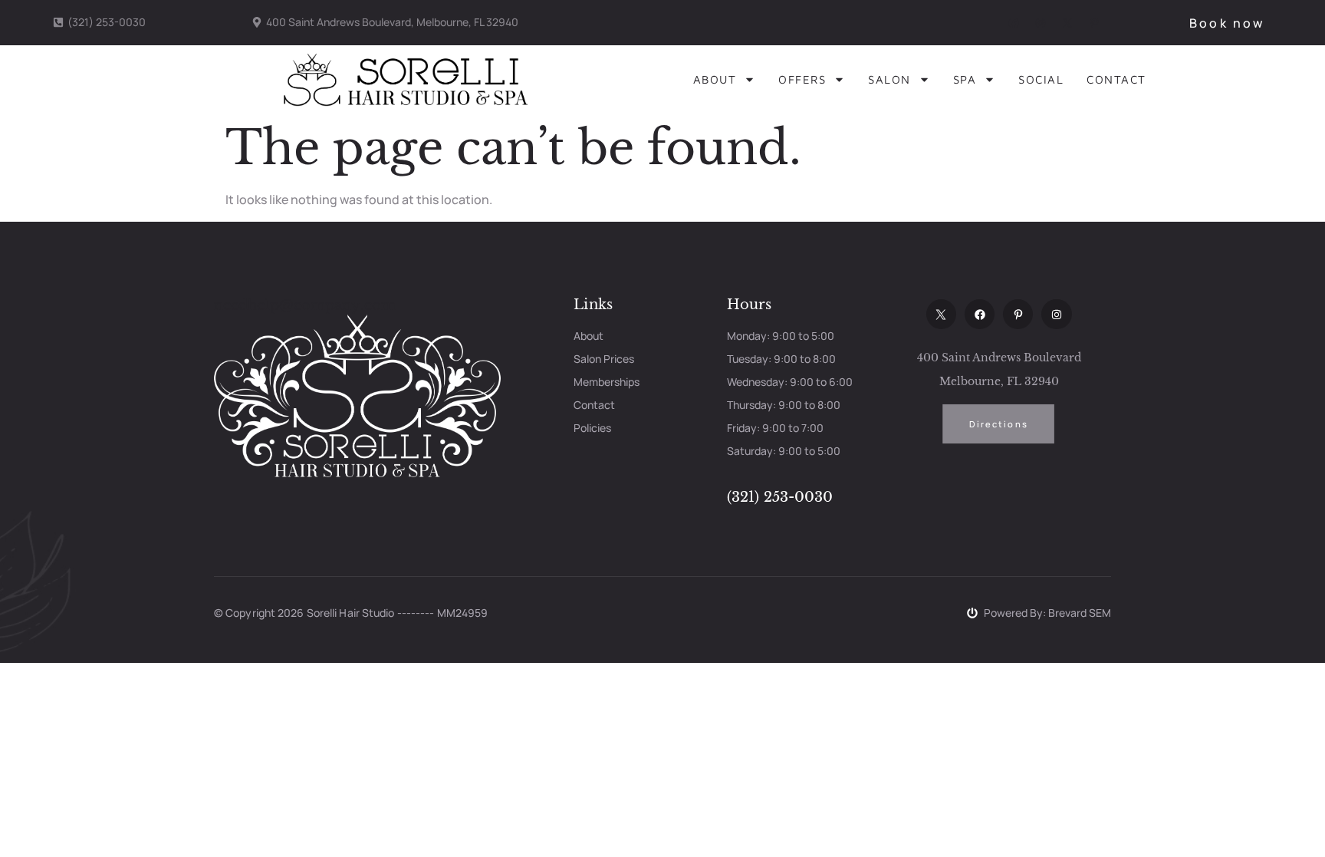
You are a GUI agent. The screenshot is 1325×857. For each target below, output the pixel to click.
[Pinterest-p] (1018, 314)
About (715, 79)
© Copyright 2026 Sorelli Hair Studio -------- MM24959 (351, 612)
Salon (889, 79)
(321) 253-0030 (780, 497)
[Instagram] (1056, 314)
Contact (1116, 79)
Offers (802, 79)
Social (1041, 79)
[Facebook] (980, 314)
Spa (965, 79)
